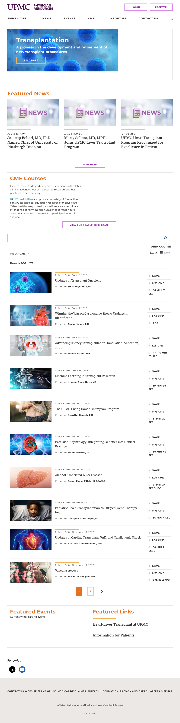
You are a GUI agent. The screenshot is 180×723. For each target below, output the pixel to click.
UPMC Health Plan (21, 199)
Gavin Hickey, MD (78, 324)
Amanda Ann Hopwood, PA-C (86, 543)
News (46, 18)
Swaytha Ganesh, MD (80, 415)
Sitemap (167, 691)
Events (70, 18)
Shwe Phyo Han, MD (80, 286)
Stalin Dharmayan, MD (81, 576)
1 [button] (79, 591)
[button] (165, 238)
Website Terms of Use (40, 691)
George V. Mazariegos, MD (83, 518)
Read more (31, 60)
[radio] (28, 253)
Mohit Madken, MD (79, 452)
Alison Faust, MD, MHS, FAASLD (87, 481)
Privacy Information (103, 691)
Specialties (17, 18)
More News (90, 164)
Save (156, 276)
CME (91, 18)
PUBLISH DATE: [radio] (18, 254)
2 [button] (90, 591)
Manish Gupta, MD (79, 353)
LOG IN (136, 7)
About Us (118, 18)
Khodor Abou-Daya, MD (82, 382)
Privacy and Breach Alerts (140, 691)
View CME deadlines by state (89, 225)
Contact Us (148, 18)
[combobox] (84, 238)
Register (161, 7)
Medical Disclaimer (72, 691)
